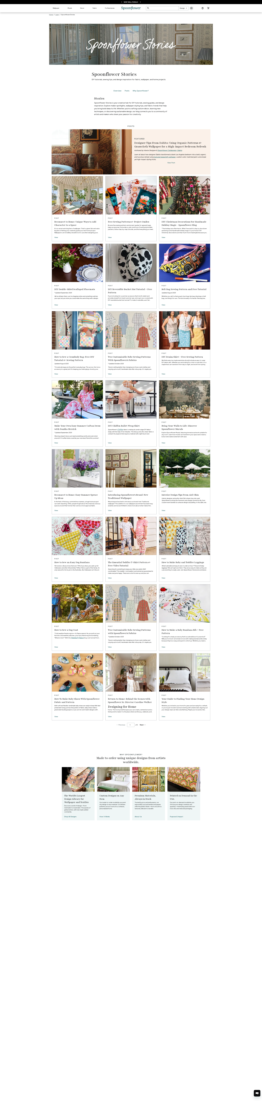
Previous (120, 725)
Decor (82, 8)
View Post (171, 163)
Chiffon (120, 430)
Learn (57, 15)
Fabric (95, 8)
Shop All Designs (70, 817)
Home (51, 15)
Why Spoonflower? (141, 91)
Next (143, 725)
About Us (138, 817)
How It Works (104, 817)
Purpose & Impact (176, 817)
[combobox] (183, 8)
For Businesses (110, 8)
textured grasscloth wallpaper (165, 157)
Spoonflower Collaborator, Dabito (170, 150)
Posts (127, 91)
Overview (117, 91)
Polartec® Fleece (77, 638)
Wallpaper (56, 8)
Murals (70, 8)
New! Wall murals (131, 2)
